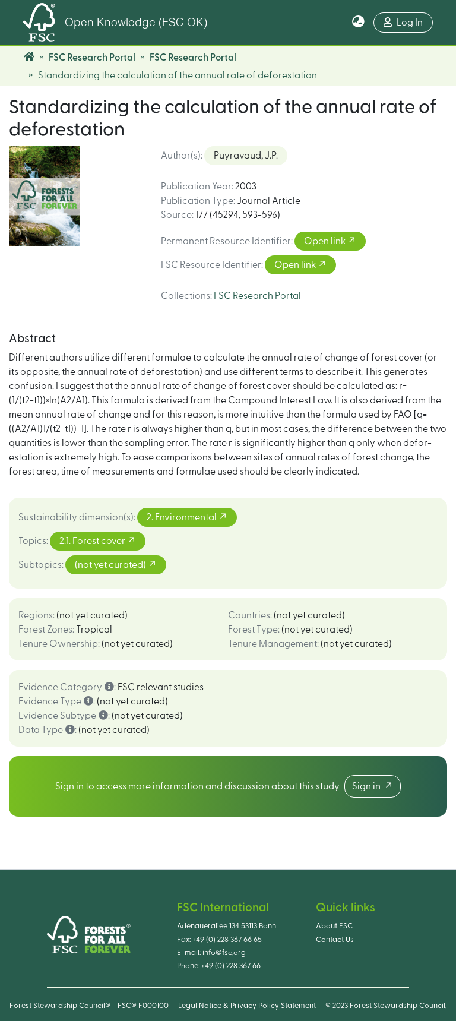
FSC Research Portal (92, 57)
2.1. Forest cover (93, 541)
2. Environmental (182, 517)
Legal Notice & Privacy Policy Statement (247, 1005)
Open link (325, 241)
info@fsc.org (224, 952)
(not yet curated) (111, 565)
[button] (358, 22)
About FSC (334, 926)
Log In (410, 22)
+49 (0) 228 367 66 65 (227, 939)
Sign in (368, 786)
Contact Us (335, 939)
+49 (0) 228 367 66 (231, 965)
